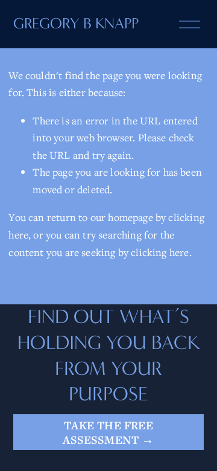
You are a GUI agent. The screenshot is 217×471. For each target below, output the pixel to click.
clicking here (160, 252)
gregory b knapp (76, 23)
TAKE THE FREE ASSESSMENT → (108, 432)
